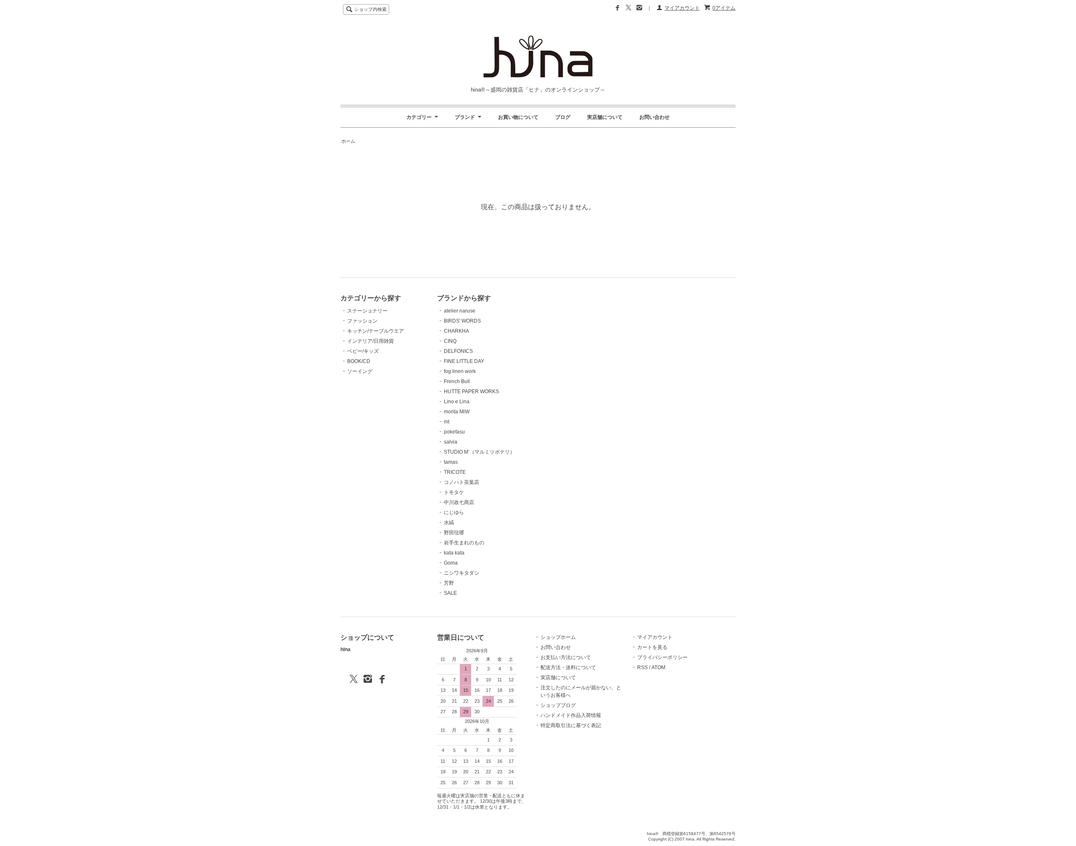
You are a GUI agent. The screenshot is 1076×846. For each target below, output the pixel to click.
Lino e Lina (456, 402)
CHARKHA (456, 331)
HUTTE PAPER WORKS (471, 391)
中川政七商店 (459, 502)
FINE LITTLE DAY (464, 361)
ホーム (348, 141)
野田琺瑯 (454, 533)
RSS (642, 667)
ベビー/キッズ (363, 351)
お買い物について (518, 117)
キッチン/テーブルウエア (375, 331)
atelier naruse (459, 311)
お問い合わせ (654, 117)
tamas (451, 462)
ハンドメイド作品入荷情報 (571, 715)
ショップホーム (558, 637)
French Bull (457, 381)
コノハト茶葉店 (461, 482)
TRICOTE (455, 472)
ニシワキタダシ (461, 573)
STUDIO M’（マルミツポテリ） (479, 452)
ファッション (362, 321)
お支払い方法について (566, 657)
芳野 (449, 583)
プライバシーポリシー (662, 657)
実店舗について (604, 117)
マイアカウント (682, 8)
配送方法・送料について (568, 667)
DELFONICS (458, 351)
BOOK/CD (358, 361)
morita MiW (456, 412)
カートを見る (652, 647)
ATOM (658, 667)
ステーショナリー (367, 311)
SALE (450, 593)
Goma (451, 563)
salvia (450, 442)
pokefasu (454, 432)
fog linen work (460, 371)
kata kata (454, 553)
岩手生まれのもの (464, 543)
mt (446, 422)
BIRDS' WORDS (462, 321)
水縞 (449, 522)
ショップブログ (558, 705)
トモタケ (454, 492)
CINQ (450, 341)
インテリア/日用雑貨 (370, 341)
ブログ (562, 117)
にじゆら (454, 512)
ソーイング (359, 371)
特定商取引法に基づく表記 (571, 725)
